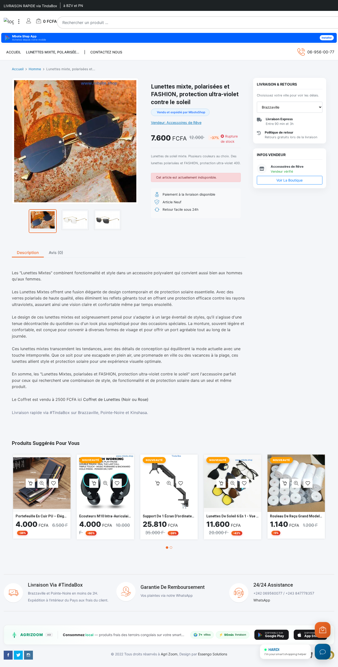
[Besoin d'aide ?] (323, 652)
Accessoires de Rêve (287, 166)
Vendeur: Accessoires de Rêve (176, 122)
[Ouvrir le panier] (323, 630)
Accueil (13, 52)
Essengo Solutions (212, 654)
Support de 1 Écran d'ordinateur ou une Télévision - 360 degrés (195, 516)
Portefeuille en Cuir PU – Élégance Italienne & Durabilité (61, 516)
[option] (43, 221)
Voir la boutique (289, 180)
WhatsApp (261, 600)
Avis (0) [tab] (56, 252)
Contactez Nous (106, 52)
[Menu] (19, 21)
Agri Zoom (169, 654)
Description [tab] (28, 252)
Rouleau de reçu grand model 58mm (300, 516)
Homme (35, 69)
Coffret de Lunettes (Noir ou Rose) (115, 399)
